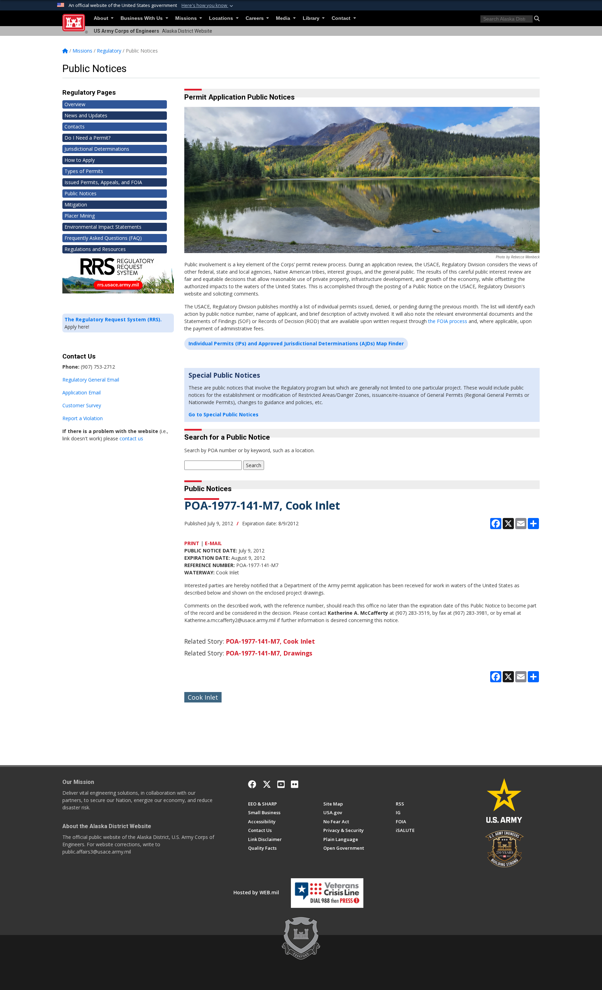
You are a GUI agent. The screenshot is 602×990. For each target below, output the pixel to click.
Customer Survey (81, 405)
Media (284, 18)
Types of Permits (83, 171)
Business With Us (142, 18)
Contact (342, 18)
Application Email (81, 392)
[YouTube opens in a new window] (281, 784)
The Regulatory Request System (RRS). (113, 319)
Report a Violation (82, 418)
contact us (131, 438)
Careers (255, 18)
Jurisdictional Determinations (96, 149)
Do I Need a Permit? (87, 137)
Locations (221, 18)
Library (312, 18)
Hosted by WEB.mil (256, 892)
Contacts (74, 126)
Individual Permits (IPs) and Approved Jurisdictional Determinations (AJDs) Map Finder (296, 343)
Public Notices (80, 193)
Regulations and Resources (95, 249)
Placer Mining (79, 215)
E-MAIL (213, 543)
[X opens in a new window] (267, 784)
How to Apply (79, 160)
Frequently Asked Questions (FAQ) (103, 238)
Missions (186, 18)
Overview (74, 104)
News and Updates (85, 115)
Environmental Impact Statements (102, 226)
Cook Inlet (203, 697)
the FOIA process (447, 321)
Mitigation (75, 204)
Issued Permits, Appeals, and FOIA (103, 182)
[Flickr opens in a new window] (294, 784)
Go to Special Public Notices (223, 414)
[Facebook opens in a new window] (252, 784)
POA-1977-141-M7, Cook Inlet (270, 641)
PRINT (191, 543)
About (102, 18)
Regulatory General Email (90, 379)
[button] (208, 5)
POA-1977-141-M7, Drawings (269, 653)
